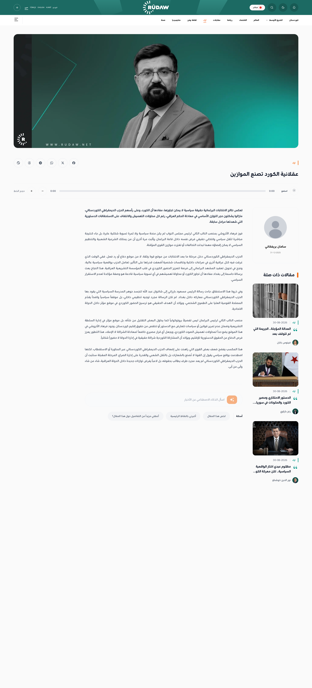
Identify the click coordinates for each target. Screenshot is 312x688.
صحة (163, 20)
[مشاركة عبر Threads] (29, 163)
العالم (256, 20)
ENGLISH (41, 7)
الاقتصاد (243, 20)
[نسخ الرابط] (18, 163)
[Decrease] (42, 191)
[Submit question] (232, 399)
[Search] (272, 7)
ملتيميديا (176, 20)
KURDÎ (48, 7)
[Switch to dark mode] (283, 7)
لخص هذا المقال (216, 416)
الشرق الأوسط (275, 20)
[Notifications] (294, 7)
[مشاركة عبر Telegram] (40, 163)
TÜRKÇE (33, 7)
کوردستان (293, 20)
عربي (26, 7)
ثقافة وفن (191, 20)
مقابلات (216, 20)
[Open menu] (16, 20)
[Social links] (17, 7)
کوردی (55, 7)
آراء (204, 20)
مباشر (255, 7)
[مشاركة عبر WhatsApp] (51, 163)
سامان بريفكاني (275, 246)
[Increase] (31, 191)
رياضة (229, 20)
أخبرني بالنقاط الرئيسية (183, 416)
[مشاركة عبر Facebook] (73, 163)
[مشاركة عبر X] (62, 163)
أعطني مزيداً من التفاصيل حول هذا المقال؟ (135, 416)
